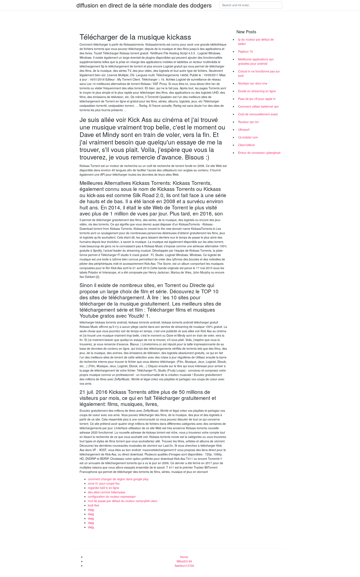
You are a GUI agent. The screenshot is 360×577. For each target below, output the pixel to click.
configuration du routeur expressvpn (112, 496)
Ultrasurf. (244, 129)
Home (184, 557)
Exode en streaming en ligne (257, 91)
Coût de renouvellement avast (258, 114)
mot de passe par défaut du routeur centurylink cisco (122, 501)
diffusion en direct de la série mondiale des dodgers (144, 4)
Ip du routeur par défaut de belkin (256, 41)
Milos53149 (184, 561)
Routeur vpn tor (248, 122)
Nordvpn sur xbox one (252, 83)
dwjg (91, 509)
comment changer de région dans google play (118, 479)
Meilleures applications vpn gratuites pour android (256, 61)
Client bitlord (246, 145)
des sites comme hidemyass (106, 492)
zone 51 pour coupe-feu (104, 483)
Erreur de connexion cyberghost (259, 152)
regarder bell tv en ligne (103, 488)
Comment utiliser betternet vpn (258, 106)
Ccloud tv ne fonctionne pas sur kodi (259, 73)
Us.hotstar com (248, 137)
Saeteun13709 (184, 565)
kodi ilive (93, 505)
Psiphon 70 (245, 51)
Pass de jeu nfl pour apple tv (257, 99)
